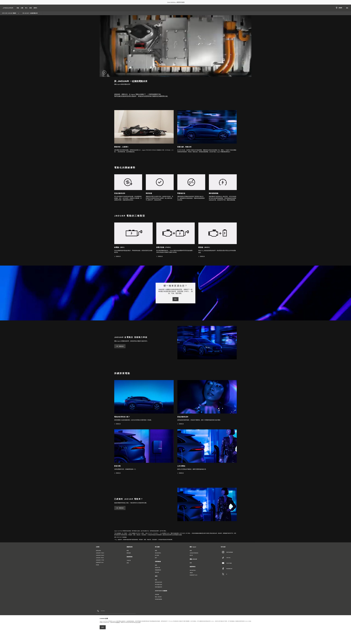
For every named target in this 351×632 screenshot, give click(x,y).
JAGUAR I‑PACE (100, 557)
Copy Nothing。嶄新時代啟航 (176, 2)
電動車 (191, 572)
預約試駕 (157, 572)
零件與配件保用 (158, 584)
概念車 (191, 555)
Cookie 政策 (137, 622)
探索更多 (121, 346)
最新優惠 (129, 553)
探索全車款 (98, 550)
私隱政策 (118, 622)
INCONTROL (158, 553)
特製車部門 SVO (100, 562)
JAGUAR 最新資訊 (194, 553)
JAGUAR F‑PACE (100, 553)
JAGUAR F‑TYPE (100, 560)
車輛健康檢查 (158, 570)
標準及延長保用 (158, 582)
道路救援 (157, 594)
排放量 (97, 564)
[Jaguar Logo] (8, 8)
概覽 (128, 550)
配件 (156, 557)
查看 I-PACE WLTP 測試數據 (120, 537)
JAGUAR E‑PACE (100, 555)
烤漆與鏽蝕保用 (158, 587)
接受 (102, 627)
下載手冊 (129, 560)
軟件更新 (157, 555)
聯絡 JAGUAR (158, 596)
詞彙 (128, 562)
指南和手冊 (157, 567)
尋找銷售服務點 (158, 599)
